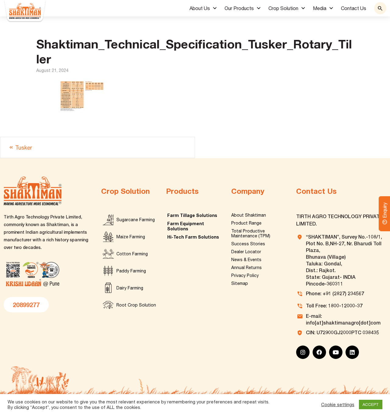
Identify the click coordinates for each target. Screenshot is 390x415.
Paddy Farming (131, 270)
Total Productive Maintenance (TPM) (250, 233)
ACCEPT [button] (371, 404)
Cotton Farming (132, 253)
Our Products (239, 8)
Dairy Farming (129, 288)
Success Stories (248, 243)
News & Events (246, 259)
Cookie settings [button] (337, 404)
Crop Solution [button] (283, 8)
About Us (200, 8)
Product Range (246, 223)
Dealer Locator (246, 251)
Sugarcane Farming (135, 219)
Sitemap (239, 283)
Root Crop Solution (136, 305)
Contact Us (353, 8)
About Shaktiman (248, 215)
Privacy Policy (245, 275)
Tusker (23, 147)
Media (319, 8)
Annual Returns (246, 267)
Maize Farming (130, 236)
